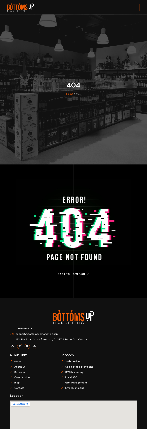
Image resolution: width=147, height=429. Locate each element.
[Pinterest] (34, 346)
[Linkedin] (27, 346)
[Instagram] (19, 346)
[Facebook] (12, 346)
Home (69, 93)
